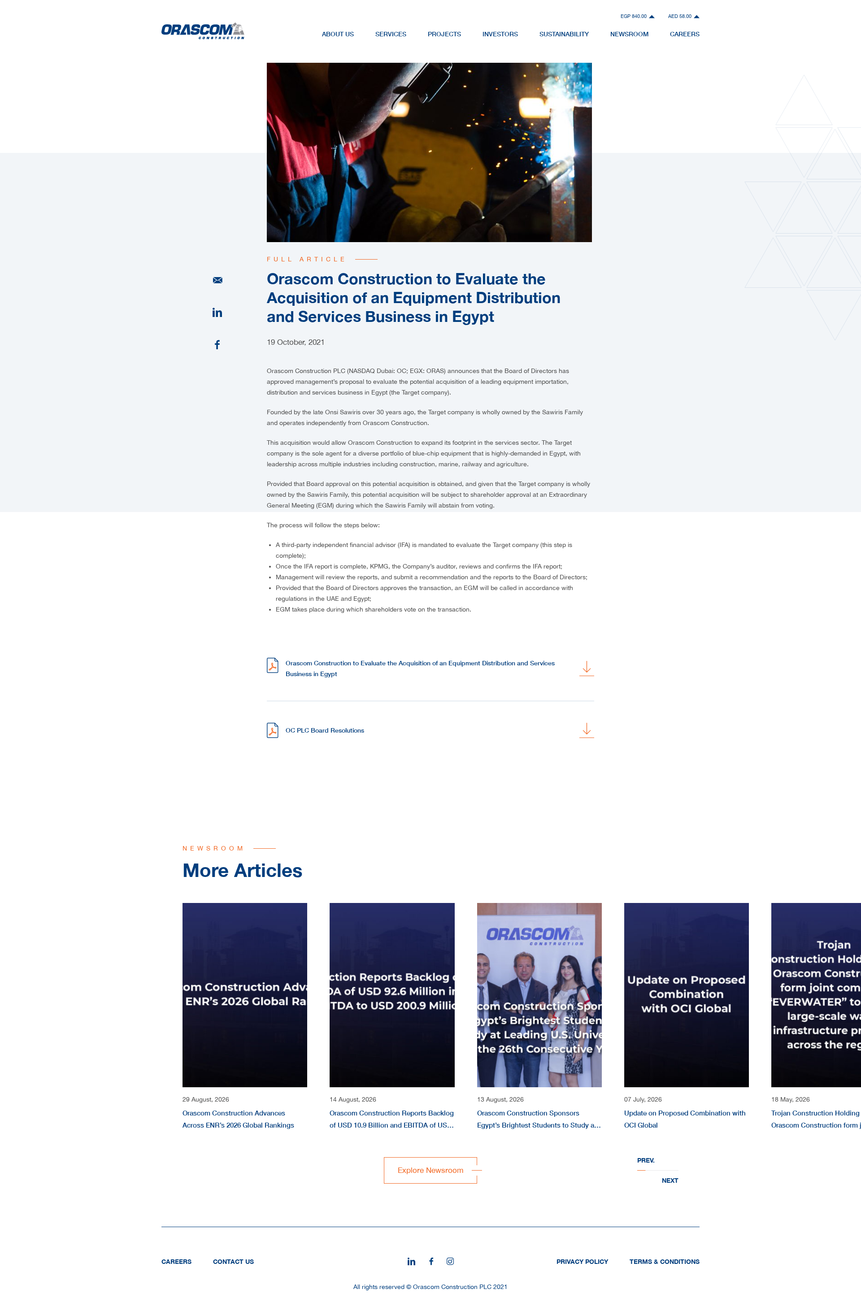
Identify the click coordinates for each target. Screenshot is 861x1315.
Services (390, 34)
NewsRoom (629, 34)
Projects (444, 34)
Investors (500, 34)
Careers (685, 34)
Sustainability (564, 34)
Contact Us (233, 1261)
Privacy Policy (582, 1261)
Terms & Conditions (665, 1261)
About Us (338, 34)
